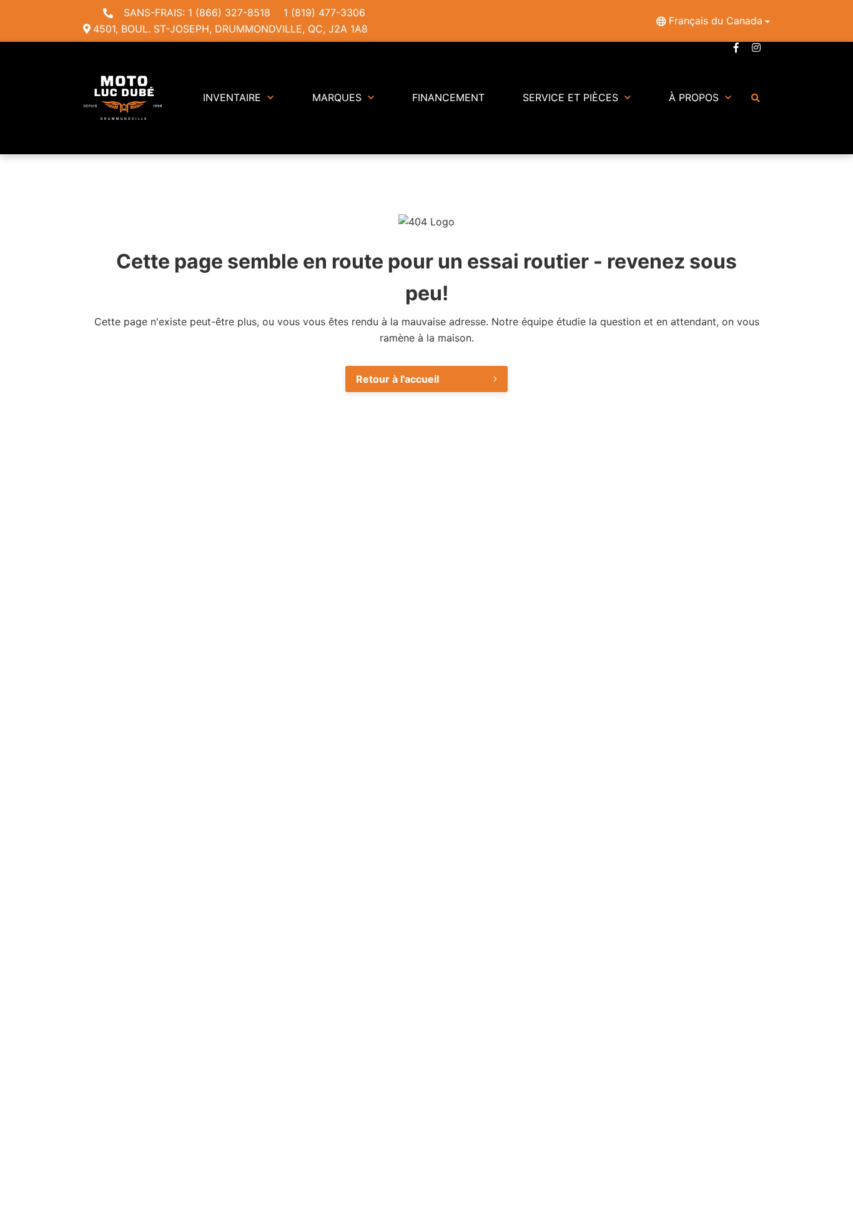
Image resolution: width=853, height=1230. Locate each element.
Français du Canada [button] (715, 20)
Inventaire (232, 97)
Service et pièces (570, 97)
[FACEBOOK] (736, 47)
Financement (448, 97)
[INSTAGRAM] (756, 47)
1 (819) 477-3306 (324, 12)
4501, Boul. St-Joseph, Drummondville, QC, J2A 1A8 (230, 28)
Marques (337, 97)
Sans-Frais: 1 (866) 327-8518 (197, 12)
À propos (694, 97)
